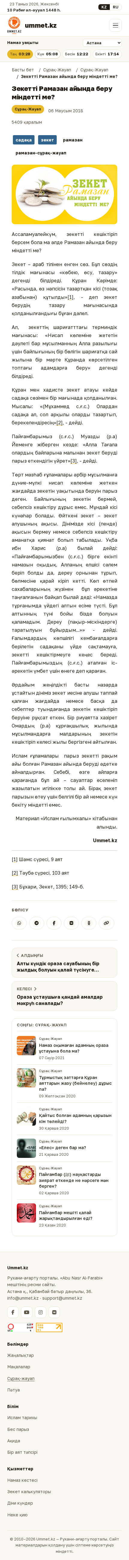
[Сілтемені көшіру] (106, 923)
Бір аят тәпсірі (22, 1452)
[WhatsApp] (19, 923)
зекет (47, 139)
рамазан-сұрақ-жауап (41, 152)
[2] (59, 423)
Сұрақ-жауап (20, 1378)
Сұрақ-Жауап (28, 109)
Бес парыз (18, 1429)
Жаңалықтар (20, 1355)
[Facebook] (54, 923)
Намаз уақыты (22, 42)
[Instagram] (40, 1312)
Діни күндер (20, 1503)
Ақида (13, 1440)
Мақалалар (18, 1366)
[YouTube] (26, 1312)
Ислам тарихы (22, 1417)
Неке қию (17, 1514)
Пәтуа (13, 1389)
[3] (73, 461)
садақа (24, 139)
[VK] (71, 923)
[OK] (88, 923)
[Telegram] (36, 923)
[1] (71, 297)
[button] (64, 194)
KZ (104, 7)
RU (115, 7)
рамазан (72, 139)
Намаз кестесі (22, 1480)
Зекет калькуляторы (29, 1491)
